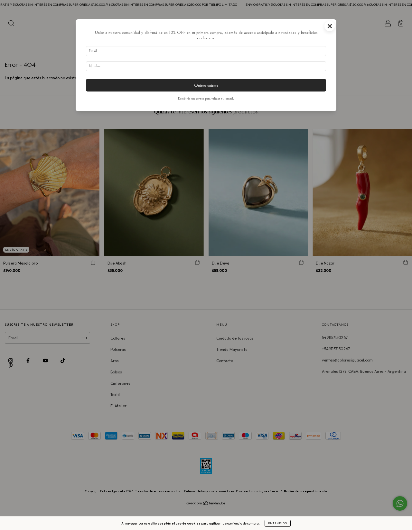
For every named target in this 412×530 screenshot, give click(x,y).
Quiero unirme (206, 85)
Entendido (277, 523)
